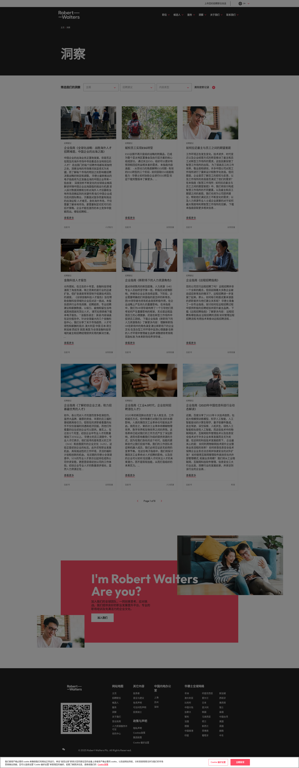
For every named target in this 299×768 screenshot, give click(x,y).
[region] (149, 762)
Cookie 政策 (103, 764)
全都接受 (240, 762)
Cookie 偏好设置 (218, 762)
